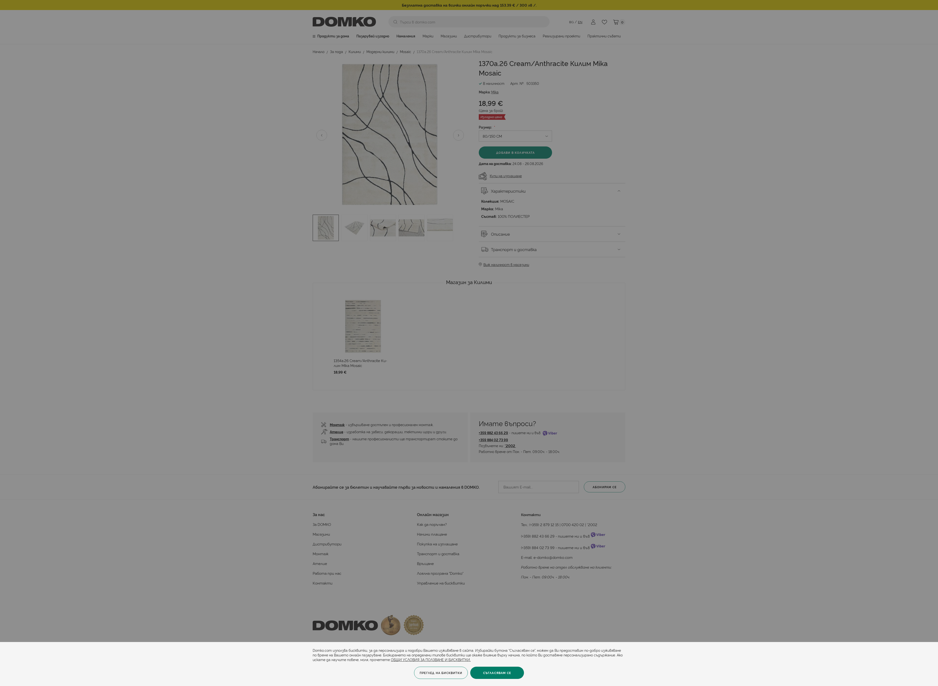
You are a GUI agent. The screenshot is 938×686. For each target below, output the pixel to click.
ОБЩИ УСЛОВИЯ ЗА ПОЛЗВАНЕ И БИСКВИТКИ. (431, 659)
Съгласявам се (497, 673)
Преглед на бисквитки (441, 673)
